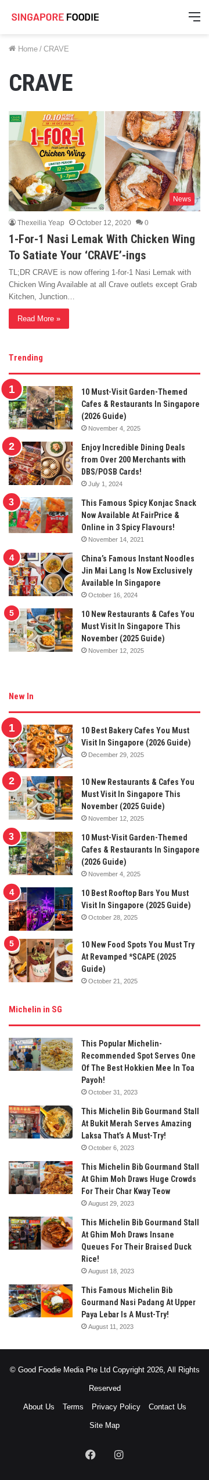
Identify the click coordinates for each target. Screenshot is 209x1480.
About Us (39, 1406)
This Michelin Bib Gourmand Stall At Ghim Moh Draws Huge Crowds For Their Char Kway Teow (140, 1179)
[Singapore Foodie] (55, 17)
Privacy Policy (116, 1406)
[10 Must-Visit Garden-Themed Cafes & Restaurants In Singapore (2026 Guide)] (41, 407)
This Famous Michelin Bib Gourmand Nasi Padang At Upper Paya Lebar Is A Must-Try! (138, 1302)
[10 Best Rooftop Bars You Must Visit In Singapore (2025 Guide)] (41, 909)
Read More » (38, 318)
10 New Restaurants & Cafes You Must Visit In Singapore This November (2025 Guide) (137, 626)
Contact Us (167, 1406)
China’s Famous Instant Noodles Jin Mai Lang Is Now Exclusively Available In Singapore (137, 570)
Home (27, 49)
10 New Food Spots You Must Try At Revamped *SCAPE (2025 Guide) (137, 957)
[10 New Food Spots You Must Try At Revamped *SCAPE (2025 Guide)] (41, 960)
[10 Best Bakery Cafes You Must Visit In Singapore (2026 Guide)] (41, 746)
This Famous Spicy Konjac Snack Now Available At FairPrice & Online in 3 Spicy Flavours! (138, 515)
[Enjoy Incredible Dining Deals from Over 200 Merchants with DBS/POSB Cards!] (41, 463)
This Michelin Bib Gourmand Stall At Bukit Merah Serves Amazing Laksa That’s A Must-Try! (140, 1123)
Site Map (104, 1425)
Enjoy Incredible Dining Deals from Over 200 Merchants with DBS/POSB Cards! (133, 459)
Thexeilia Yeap (40, 223)
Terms (73, 1406)
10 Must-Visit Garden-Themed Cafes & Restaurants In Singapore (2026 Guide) (140, 404)
